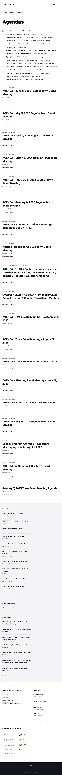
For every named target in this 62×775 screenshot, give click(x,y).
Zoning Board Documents (13, 79)
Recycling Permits (51, 66)
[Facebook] (31, 765)
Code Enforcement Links (13, 44)
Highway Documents (40, 53)
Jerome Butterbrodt (39, 701)
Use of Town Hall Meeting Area (30, 76)
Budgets (25, 40)
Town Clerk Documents (44, 73)
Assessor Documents (47, 37)
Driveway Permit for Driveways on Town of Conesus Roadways (25, 50)
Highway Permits (22, 57)
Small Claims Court (11, 70)
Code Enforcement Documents (40, 40)
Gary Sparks (37, 720)
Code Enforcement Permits (32, 44)
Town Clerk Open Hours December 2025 (15, 561)
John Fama (36, 713)
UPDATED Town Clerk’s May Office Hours (15, 521)
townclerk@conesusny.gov (13, 703)
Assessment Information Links (15, 37)
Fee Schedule (52, 50)
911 (20, 749)
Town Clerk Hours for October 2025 (13, 586)
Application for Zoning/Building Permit (17, 34)
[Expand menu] (59, 4)
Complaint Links (10, 47)
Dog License (22, 47)
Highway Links (10, 57)
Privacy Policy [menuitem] (31, 768)
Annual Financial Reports (26, 31)
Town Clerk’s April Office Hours (12, 528)
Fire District (9, 53)
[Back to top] (58, 764)
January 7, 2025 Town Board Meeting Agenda (29, 488)
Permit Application (45, 60)
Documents (11, 12)
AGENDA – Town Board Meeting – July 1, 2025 (29, 361)
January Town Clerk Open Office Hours (15, 544)
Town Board (19, 12)
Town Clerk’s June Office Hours (12, 513)
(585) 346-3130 (11, 700)
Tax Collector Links (43, 70)
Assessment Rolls (32, 37)
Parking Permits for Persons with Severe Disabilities (21, 60)
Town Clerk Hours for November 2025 (14, 579)
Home (5, 12)
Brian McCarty (38, 707)
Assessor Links (10, 40)
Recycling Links (38, 66)
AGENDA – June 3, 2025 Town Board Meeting (29, 402)
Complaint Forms (48, 44)
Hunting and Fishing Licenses (39, 57)
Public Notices (10, 66)
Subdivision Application (27, 70)
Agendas (12, 31)
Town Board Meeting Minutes (25, 73)
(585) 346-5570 (22, 745)
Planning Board (10, 63)
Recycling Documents (24, 66)
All (6, 31)
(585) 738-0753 (22, 734)
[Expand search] (54, 4)
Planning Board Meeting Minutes (44, 63)
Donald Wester (38, 695)
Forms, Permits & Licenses (23, 53)
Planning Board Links (24, 63)
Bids (19, 40)
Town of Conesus (8, 4)
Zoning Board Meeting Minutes (33, 79)
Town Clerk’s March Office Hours (13, 536)
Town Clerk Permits (12, 76)
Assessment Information (39, 34)
